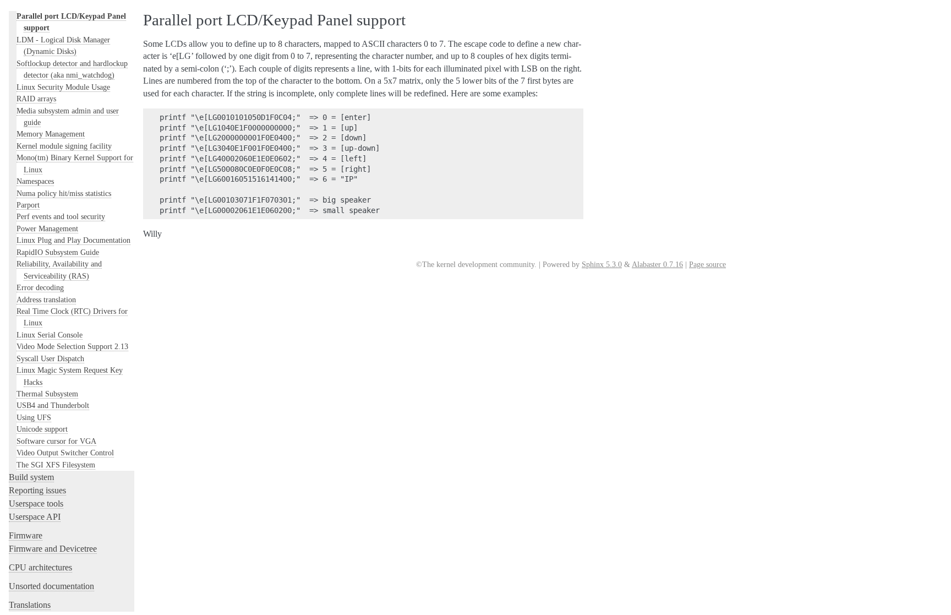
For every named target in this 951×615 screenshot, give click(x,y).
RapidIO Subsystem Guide (58, 252)
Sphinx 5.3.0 (602, 264)
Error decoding (40, 287)
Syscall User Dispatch (50, 358)
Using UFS (34, 417)
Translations (30, 604)
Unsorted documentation (51, 586)
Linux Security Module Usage (63, 87)
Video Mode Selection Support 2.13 (72, 346)
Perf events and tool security (61, 216)
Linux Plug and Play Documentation (73, 240)
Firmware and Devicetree (53, 548)
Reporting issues (37, 490)
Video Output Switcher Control (65, 452)
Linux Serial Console (50, 334)
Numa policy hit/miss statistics (64, 193)
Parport (28, 204)
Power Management (47, 228)
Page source (707, 264)
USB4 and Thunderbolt (53, 405)
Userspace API (35, 516)
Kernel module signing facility (64, 145)
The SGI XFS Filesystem (56, 464)
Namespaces (35, 181)
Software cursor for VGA (56, 441)
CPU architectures (40, 567)
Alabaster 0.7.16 (657, 264)
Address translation (46, 299)
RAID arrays (36, 98)
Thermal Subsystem (47, 393)
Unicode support (42, 428)
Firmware (25, 535)
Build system (31, 477)
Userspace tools (36, 503)
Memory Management (51, 133)
